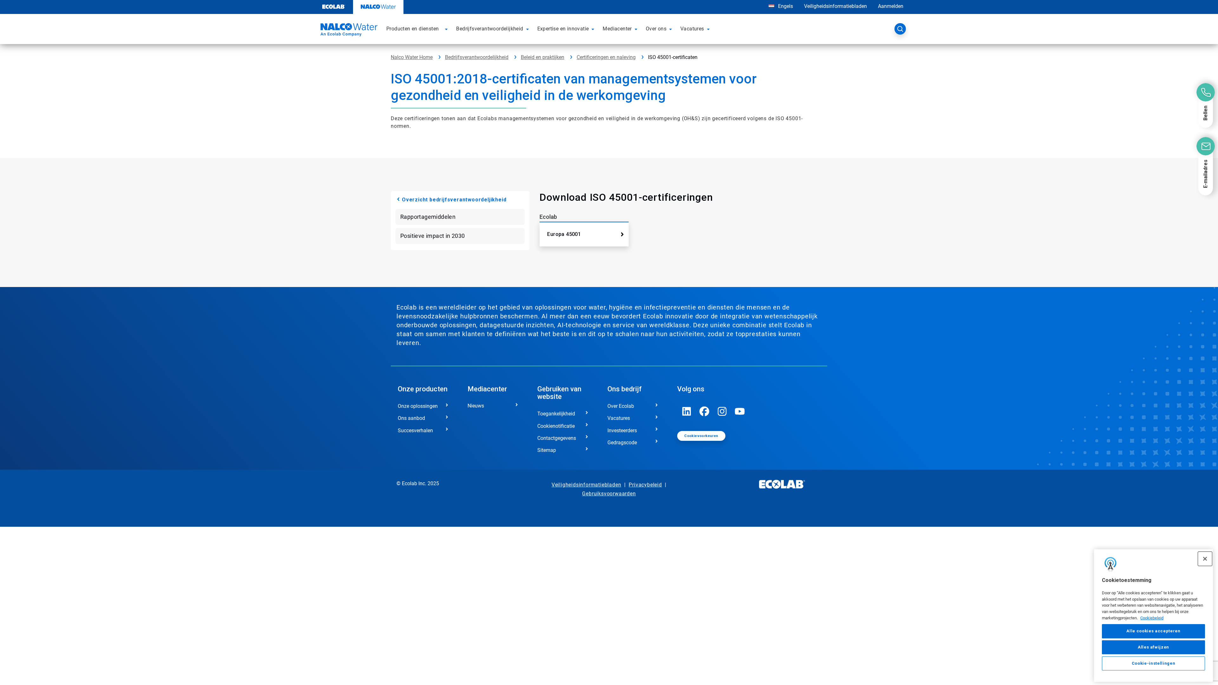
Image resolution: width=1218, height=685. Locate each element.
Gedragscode (622, 443)
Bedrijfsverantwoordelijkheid (476, 57)
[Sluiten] (1205, 559)
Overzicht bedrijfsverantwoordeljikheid (454, 200)
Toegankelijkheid (556, 414)
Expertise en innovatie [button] (563, 29)
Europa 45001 (564, 234)
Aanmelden (890, 6)
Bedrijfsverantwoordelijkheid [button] (489, 29)
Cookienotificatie (556, 426)
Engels (785, 6)
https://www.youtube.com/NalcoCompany (740, 411)
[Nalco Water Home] (348, 31)
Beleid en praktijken (542, 57)
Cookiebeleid (1151, 618)
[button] (447, 29)
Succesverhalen (415, 430)
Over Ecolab (620, 406)
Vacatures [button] (692, 29)
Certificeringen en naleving (606, 57)
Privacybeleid (645, 485)
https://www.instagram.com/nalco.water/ (722, 411)
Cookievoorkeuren (701, 436)
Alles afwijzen (1153, 647)
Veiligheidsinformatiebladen (835, 6)
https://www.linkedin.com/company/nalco (686, 411)
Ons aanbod (411, 418)
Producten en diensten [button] (412, 29)
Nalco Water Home (412, 57)
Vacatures (618, 418)
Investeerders (622, 430)
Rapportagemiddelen (427, 216)
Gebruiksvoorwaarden (609, 494)
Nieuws (476, 406)
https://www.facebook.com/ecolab (704, 411)
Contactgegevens (556, 438)
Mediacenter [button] (617, 29)
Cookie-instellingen (1153, 663)
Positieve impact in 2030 (432, 235)
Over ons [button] (656, 29)
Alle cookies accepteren (1153, 631)
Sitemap (546, 450)
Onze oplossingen (418, 406)
